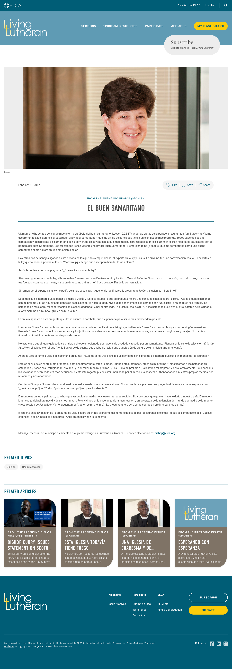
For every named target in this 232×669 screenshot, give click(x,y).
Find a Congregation (170, 609)
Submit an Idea (142, 604)
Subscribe (208, 597)
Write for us (139, 609)
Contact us (139, 615)
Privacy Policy (133, 643)
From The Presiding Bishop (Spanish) (116, 198)
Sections (88, 26)
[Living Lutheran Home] (25, 27)
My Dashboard (210, 26)
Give (188, 5)
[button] (226, 5)
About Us (178, 26)
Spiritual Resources (120, 26)
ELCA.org (163, 604)
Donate (208, 610)
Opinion (11, 467)
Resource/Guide (31, 467)
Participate (154, 26)
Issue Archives (117, 604)
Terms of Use (119, 643)
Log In (209, 5)
